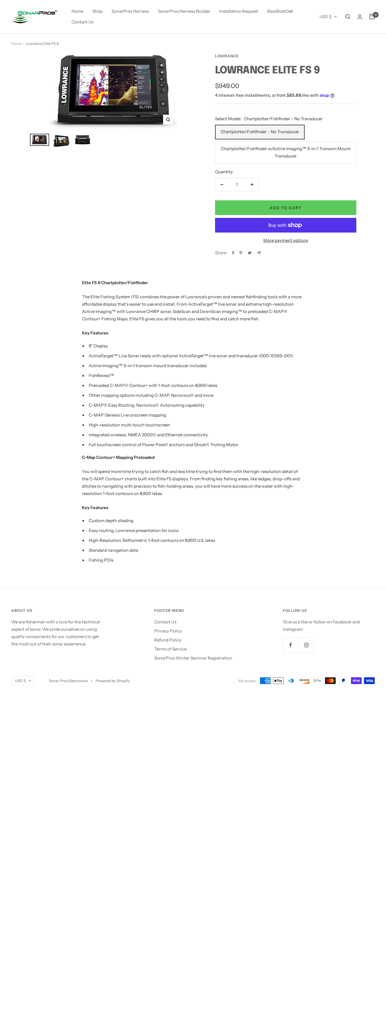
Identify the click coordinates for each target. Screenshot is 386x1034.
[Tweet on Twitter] (249, 253)
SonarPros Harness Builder (184, 11)
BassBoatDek (280, 11)
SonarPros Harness (130, 11)
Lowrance (227, 56)
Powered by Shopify (113, 680)
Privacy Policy (168, 631)
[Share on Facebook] (233, 253)
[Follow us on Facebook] (290, 645)
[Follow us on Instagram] (306, 645)
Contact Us (82, 22)
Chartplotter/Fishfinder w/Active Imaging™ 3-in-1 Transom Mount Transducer (286, 152)
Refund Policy (167, 640)
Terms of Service (170, 649)
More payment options (285, 240)
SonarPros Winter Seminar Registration (193, 658)
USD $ (325, 16)
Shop (97, 11)
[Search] (347, 16)
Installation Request (238, 11)
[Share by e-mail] (259, 253)
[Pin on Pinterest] (240, 253)
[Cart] (372, 16)
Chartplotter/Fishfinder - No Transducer (259, 131)
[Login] (359, 16)
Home (77, 11)
